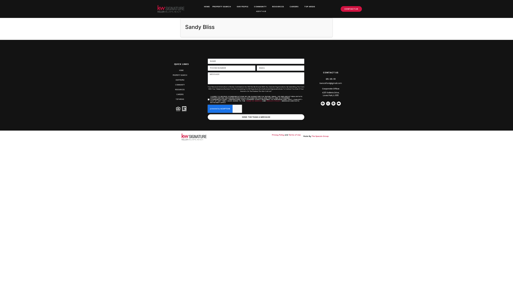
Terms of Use (295, 135)
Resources (278, 6)
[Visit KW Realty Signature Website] (171, 9)
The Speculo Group (320, 136)
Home (207, 6)
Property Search (221, 6)
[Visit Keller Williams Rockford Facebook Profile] (323, 104)
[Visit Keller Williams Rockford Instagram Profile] (328, 104)
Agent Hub (261, 11)
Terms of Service (254, 101)
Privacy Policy (274, 101)
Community (260, 6)
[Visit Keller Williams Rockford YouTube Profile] (339, 104)
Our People (242, 6)
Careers (294, 6)
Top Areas (309, 6)
